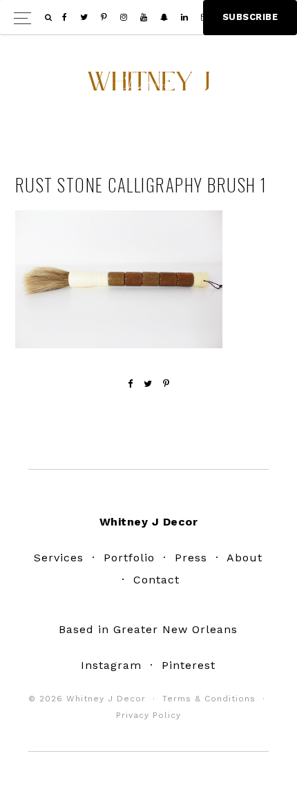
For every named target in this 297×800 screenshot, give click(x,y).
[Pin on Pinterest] (166, 384)
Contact (156, 579)
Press (191, 557)
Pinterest (188, 665)
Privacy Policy (148, 715)
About (244, 557)
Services (59, 557)
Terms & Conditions (209, 698)
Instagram (111, 665)
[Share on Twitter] (148, 384)
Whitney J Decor (148, 86)
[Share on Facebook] (130, 384)
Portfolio (129, 557)
